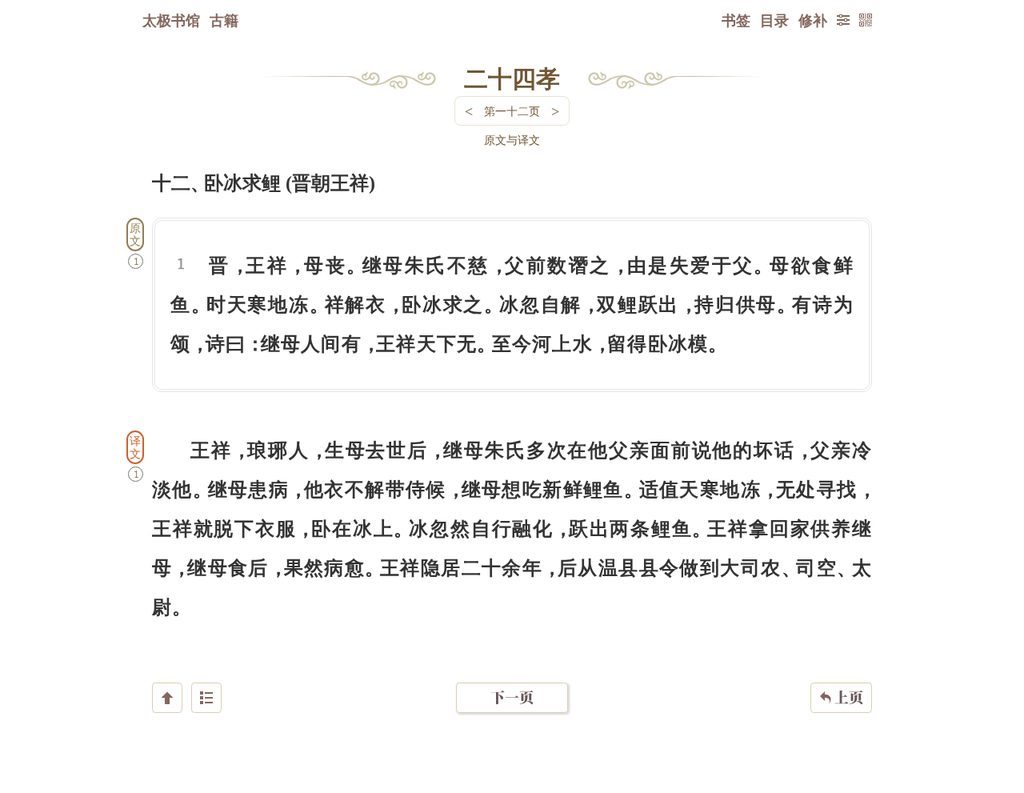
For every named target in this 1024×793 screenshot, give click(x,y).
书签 (736, 20)
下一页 (512, 697)
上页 (841, 697)
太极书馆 (171, 20)
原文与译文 (512, 139)
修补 (812, 20)
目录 (774, 20)
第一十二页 (512, 111)
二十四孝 (512, 77)
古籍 (224, 20)
